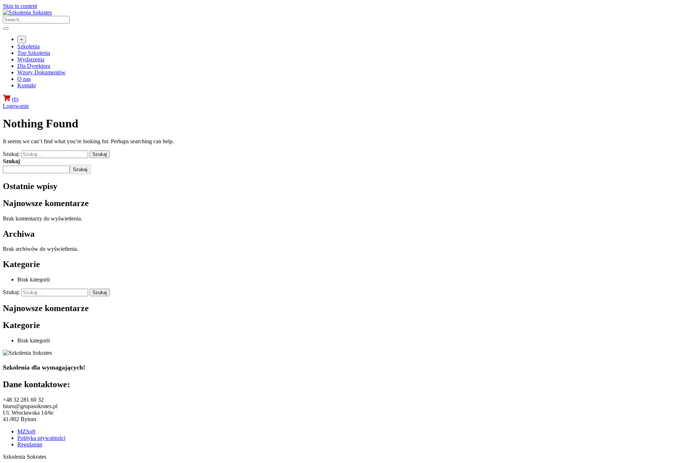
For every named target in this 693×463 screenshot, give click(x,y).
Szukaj (11, 161)
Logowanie (16, 106)
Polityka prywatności (41, 438)
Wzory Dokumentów (41, 72)
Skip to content (20, 6)
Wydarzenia (30, 59)
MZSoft (26, 431)
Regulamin (29, 444)
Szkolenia (28, 46)
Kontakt (26, 85)
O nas (24, 79)
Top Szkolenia (33, 53)
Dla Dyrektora (33, 66)
